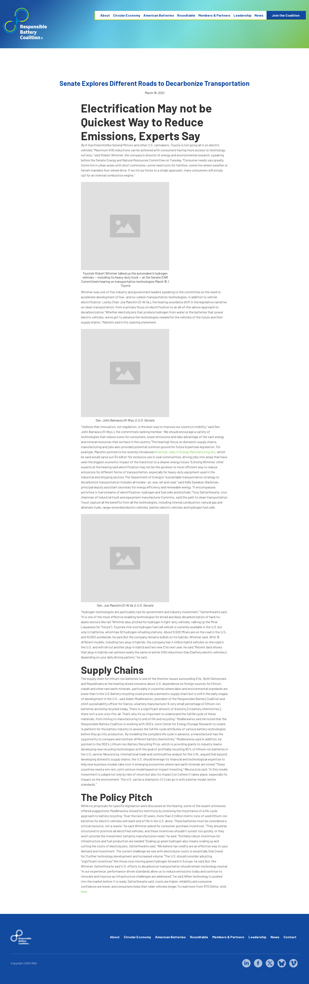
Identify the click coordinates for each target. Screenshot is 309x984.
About (105, 15)
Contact (290, 937)
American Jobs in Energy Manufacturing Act (184, 452)
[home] (25, 23)
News (259, 15)
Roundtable (186, 15)
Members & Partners (214, 15)
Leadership (242, 15)
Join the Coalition (286, 15)
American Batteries (158, 15)
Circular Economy (126, 15)
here (84, 891)
